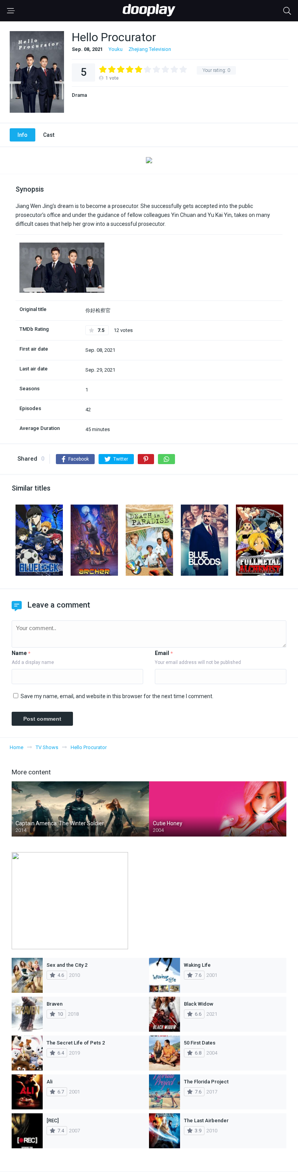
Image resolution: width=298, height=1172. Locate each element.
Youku (116, 49)
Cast (48, 135)
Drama (79, 95)
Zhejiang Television (149, 49)
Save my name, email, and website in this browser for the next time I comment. (117, 696)
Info (22, 135)
